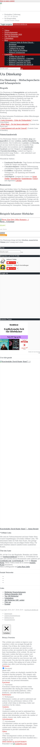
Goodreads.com (5, 561)
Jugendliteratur (15, 179)
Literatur (18, 181)
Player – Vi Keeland (7, 222)
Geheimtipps (8, 38)
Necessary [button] (5, 666)
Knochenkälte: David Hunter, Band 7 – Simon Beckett (19, 529)
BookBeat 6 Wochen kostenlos (20, 60)
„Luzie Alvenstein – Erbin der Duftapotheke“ (16, 120)
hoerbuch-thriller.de (20, 24)
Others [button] (4, 731)
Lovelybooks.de (17, 561)
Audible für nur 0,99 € (17, 56)
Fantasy (35, 179)
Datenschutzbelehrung (12, 616)
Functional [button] (6, 682)
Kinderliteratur (27, 179)
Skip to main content (7, 1)
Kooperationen (9, 620)
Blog (6, 40)
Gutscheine (8, 54)
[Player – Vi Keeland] (14, 220)
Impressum (8, 614)
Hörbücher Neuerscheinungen (15, 592)
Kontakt (7, 604)
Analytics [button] (5, 707)
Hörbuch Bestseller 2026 (13, 34)
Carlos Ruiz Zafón (23, 567)
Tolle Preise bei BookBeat (18, 50)
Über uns (8, 602)
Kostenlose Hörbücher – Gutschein (21, 58)
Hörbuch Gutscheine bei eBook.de (21, 64)
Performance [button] (6, 695)
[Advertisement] (20, 296)
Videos (6, 30)
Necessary (8, 668)
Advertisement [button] (7, 719)
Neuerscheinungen (11, 32)
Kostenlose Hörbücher (17, 46)
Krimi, (35, 176)
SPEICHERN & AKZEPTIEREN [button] (14, 742)
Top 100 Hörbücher (11, 36)
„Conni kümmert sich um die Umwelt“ (13, 128)
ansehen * (3, 235)
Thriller (7, 179)
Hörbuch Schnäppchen (17, 52)
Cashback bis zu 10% (16, 48)
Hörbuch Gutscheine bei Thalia (20, 62)
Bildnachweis (9, 618)
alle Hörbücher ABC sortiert (14, 600)
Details (2, 233)
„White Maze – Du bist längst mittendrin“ (14, 124)
